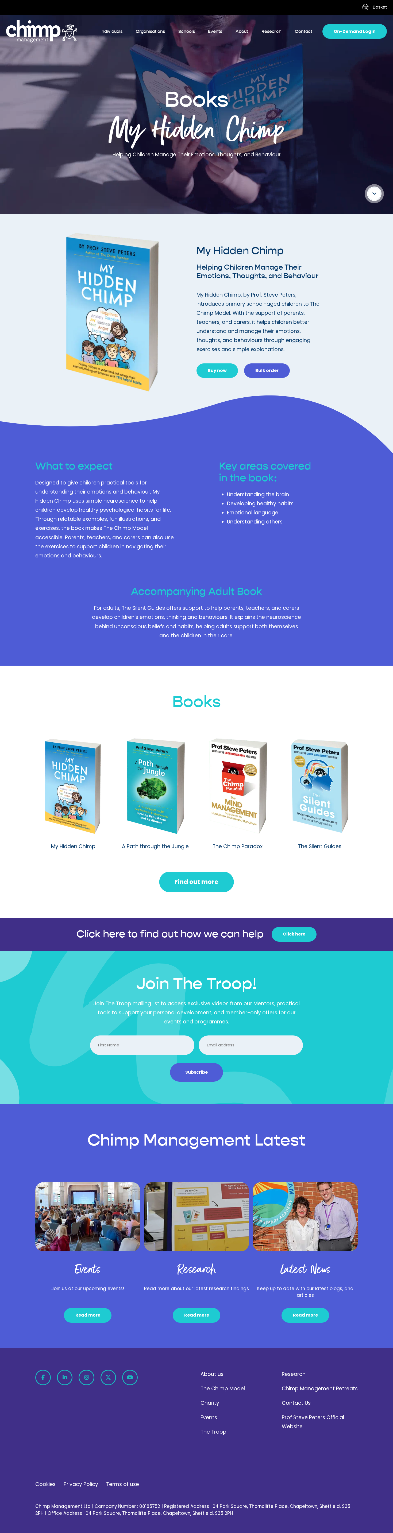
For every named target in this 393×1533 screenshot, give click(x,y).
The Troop (213, 1431)
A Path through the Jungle (155, 846)
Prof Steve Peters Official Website (313, 1422)
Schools (186, 31)
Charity (210, 1403)
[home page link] (41, 31)
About (242, 31)
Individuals (111, 31)
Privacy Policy (81, 1484)
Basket (380, 7)
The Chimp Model (223, 1388)
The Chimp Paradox (238, 846)
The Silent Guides (319, 846)
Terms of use (122, 1484)
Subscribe (196, 1072)
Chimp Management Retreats (320, 1388)
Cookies (45, 1484)
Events (215, 31)
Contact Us (296, 1403)
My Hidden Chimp (73, 846)
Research (271, 31)
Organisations (150, 31)
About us (212, 1374)
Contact (303, 31)
